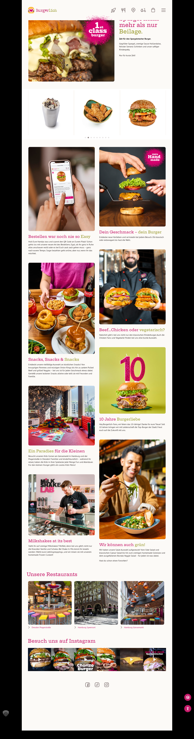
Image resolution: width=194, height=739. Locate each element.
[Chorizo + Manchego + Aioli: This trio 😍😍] (62, 659)
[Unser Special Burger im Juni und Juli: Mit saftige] (108, 659)
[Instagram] (106, 685)
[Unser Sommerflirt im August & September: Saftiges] (85, 659)
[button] (85, 137)
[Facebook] (87, 685)
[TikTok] (97, 685)
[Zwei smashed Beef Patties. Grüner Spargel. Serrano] (154, 659)
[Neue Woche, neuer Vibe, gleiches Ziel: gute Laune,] (131, 659)
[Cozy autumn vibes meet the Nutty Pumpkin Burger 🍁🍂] (39, 659)
